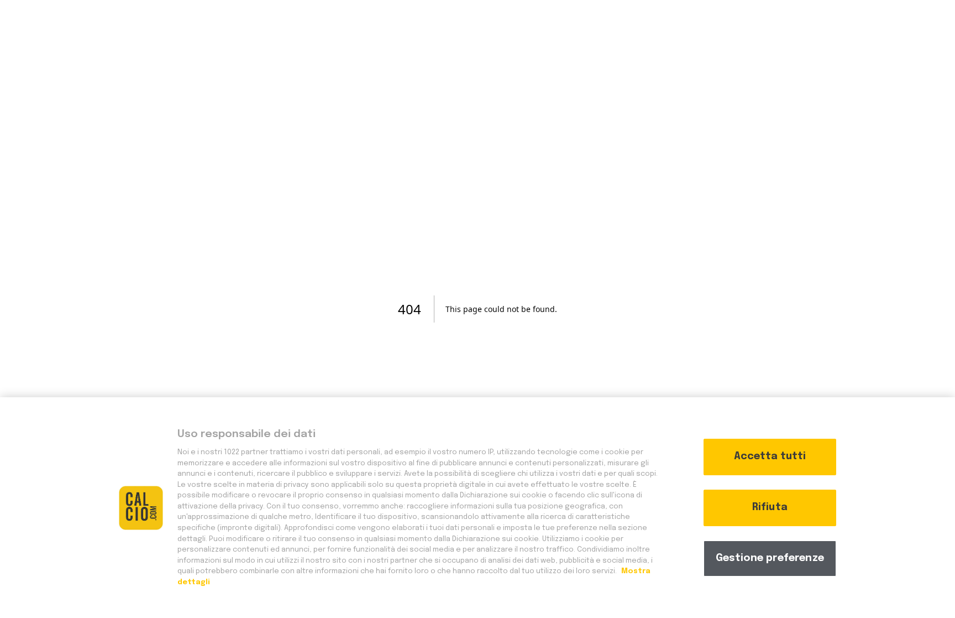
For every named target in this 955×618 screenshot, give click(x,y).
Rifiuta (770, 507)
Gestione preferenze (770, 558)
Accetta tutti (770, 456)
